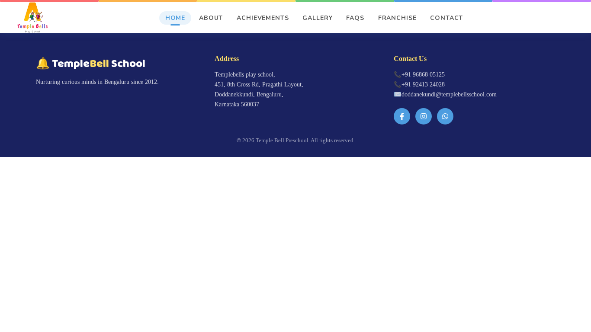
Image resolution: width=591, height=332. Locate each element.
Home (175, 18)
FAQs (355, 18)
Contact (446, 18)
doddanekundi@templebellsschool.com (449, 94)
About (211, 18)
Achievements (263, 18)
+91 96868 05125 (423, 74)
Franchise (397, 18)
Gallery (317, 18)
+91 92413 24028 (423, 84)
